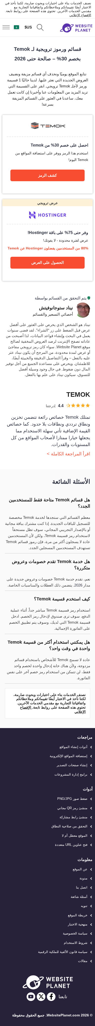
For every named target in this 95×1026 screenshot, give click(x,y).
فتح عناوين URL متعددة (71, 845)
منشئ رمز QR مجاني (72, 808)
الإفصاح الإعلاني (80, 15)
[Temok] (47, 154)
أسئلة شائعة (79, 897)
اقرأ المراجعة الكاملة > (68, 453)
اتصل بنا (81, 887)
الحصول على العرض (47, 262)
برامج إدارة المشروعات (70, 774)
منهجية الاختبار (77, 924)
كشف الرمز (47, 175)
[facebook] (51, 996)
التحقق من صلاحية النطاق (69, 826)
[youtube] (31, 996)
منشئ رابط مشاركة (73, 817)
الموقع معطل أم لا (74, 835)
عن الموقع (80, 869)
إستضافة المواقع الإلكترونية (68, 756)
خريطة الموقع (77, 915)
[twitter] (41, 996)
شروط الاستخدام (75, 943)
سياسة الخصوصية (75, 933)
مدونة (83, 878)
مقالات (82, 961)
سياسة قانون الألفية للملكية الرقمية (62, 952)
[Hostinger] (47, 240)
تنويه (84, 906)
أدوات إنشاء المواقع (73, 747)
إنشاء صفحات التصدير (72, 765)
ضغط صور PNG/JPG (72, 799)
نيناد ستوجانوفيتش (56, 307)
